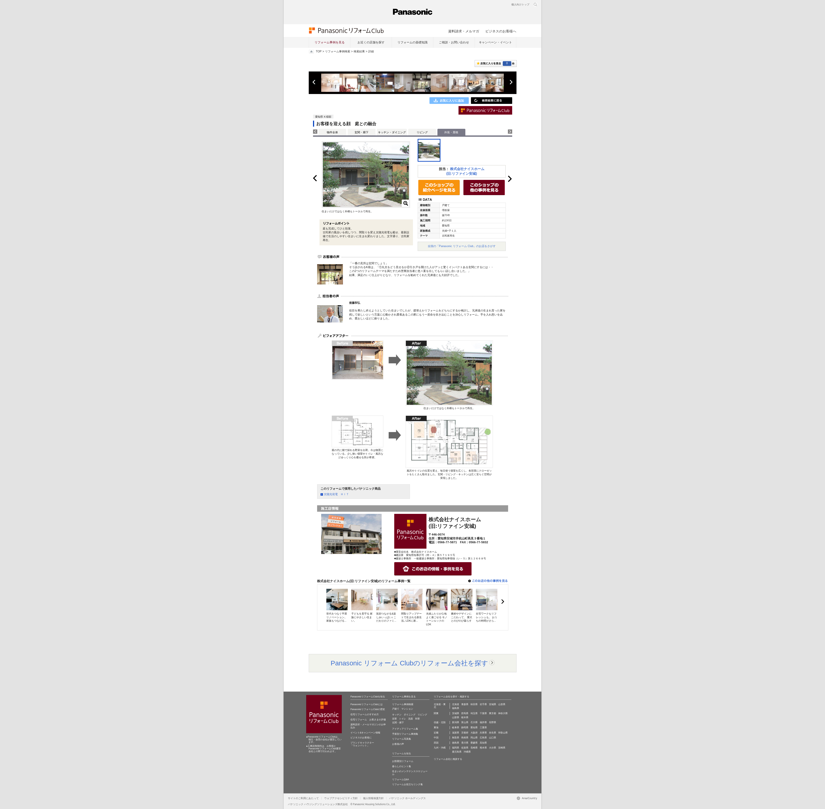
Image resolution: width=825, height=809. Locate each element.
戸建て (395, 708)
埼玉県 (474, 713)
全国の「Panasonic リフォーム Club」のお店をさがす (462, 246)
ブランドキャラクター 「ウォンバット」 (362, 744)
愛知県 (474, 727)
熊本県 (483, 747)
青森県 (464, 704)
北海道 (455, 704)
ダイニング (410, 714)
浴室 (394, 718)
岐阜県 (455, 727)
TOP (319, 51)
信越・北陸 (440, 722)
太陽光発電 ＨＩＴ (336, 494)
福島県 (455, 708)
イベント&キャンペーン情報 (365, 732)
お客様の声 (398, 744)
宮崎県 (501, 747)
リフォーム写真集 (401, 739)
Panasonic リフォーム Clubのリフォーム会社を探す (409, 663)
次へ (510, 82)
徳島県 (455, 742)
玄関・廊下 (361, 132)
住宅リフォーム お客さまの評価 (368, 719)
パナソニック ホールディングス (407, 798)
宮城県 (492, 704)
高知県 (483, 742)
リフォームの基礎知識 (412, 42)
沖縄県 (467, 751)
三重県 (483, 727)
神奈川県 (503, 713)
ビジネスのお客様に (361, 737)
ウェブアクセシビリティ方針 (341, 798)
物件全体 (332, 132)
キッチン (397, 714)
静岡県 (464, 727)
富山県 (464, 722)
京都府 (464, 732)
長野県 (492, 722)
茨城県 (455, 713)
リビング (422, 132)
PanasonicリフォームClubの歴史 (367, 709)
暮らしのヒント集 (401, 766)
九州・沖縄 (440, 747)
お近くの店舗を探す (371, 42)
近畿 (436, 732)
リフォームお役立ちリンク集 (407, 784)
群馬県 (464, 713)
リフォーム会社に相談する (448, 759)
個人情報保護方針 (373, 798)
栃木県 (464, 717)
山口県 (492, 737)
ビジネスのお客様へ (500, 31)
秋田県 (474, 704)
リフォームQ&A (400, 779)
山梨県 (455, 717)
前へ (314, 82)
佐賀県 (464, 747)
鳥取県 (455, 737)
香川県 (464, 742)
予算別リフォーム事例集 (405, 734)
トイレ (402, 718)
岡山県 (474, 737)
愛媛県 (474, 742)
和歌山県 (503, 732)
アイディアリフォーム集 (405, 728)
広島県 (483, 737)
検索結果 (359, 51)
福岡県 (455, 747)
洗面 (410, 718)
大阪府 (474, 732)
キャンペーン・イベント (495, 42)
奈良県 (492, 732)
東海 (436, 727)
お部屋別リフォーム (402, 761)
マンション (407, 708)
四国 (436, 742)
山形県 (501, 704)
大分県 (492, 747)
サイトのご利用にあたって (303, 798)
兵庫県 (483, 732)
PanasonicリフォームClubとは (366, 704)
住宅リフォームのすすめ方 (364, 714)
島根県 (464, 737)
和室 (417, 718)
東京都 (492, 713)
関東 (436, 713)
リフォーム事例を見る (330, 42)
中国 (436, 737)
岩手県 (483, 704)
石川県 (474, 722)
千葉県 (483, 713)
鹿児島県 (456, 751)
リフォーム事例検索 (337, 51)
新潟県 (455, 722)
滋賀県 (455, 732)
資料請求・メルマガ (463, 31)
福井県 (483, 722)
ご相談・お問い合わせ (454, 42)
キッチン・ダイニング (392, 132)
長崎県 (474, 747)
